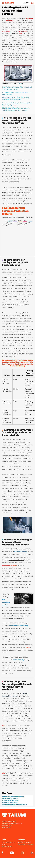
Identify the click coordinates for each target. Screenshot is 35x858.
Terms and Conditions (8, 842)
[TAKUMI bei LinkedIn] (32, 852)
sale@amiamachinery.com (25, 844)
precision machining (17, 796)
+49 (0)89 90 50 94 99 (24, 842)
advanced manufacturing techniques (14, 804)
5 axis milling (6, 796)
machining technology (9, 802)
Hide (20, 83)
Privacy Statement (7, 846)
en (28, 3)
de (25, 3)
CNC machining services (10, 798)
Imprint (4, 844)
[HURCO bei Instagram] (22, 852)
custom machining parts (10, 800)
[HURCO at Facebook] (2, 852)
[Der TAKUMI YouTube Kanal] (12, 852)
